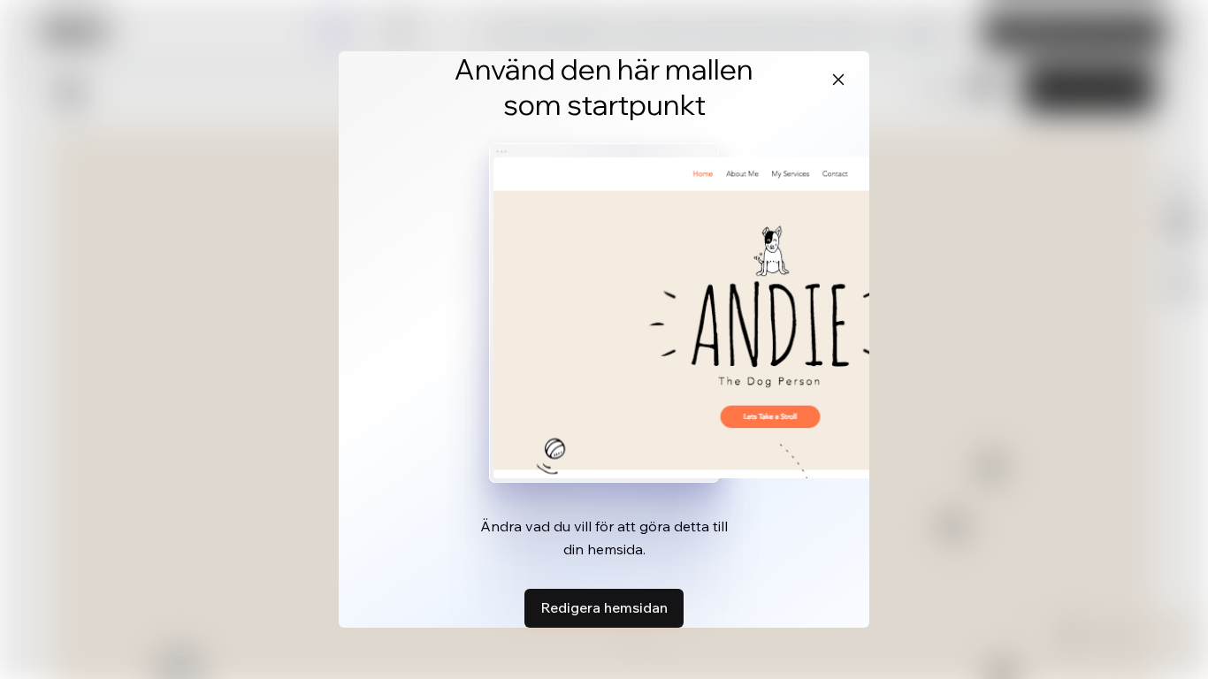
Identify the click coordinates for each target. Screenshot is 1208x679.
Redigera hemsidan (604, 607)
